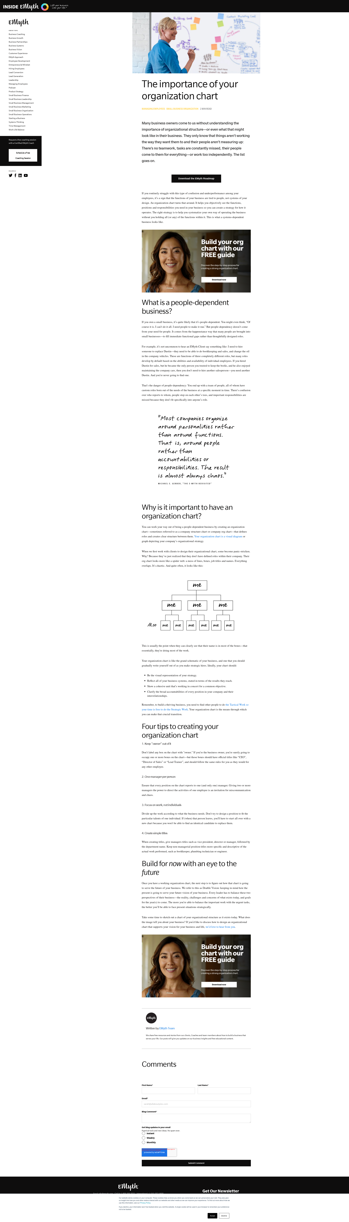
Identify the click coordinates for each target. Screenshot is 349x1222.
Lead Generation (16, 76)
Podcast (12, 88)
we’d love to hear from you (220, 927)
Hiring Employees (16, 69)
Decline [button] (224, 1215)
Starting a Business (17, 118)
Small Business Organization (21, 111)
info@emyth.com (106, 1194)
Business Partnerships (18, 42)
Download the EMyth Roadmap (196, 178)
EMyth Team (167, 1028)
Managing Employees (18, 84)
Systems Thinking (16, 122)
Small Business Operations (20, 114)
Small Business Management (21, 103)
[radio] (196, 1133)
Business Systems (16, 46)
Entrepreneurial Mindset (19, 65)
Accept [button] (212, 1215)
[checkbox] (196, 1138)
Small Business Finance (19, 95)
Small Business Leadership (20, 99)
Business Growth (16, 38)
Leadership (13, 80)
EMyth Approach (16, 57)
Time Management (17, 126)
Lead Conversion (16, 72)
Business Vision (15, 49)
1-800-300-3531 (128, 1194)
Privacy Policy (145, 1203)
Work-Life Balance (16, 130)
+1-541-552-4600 (155, 1194)
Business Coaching (17, 34)
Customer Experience (18, 53)
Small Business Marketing (20, 107)
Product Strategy (16, 91)
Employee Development (19, 61)
